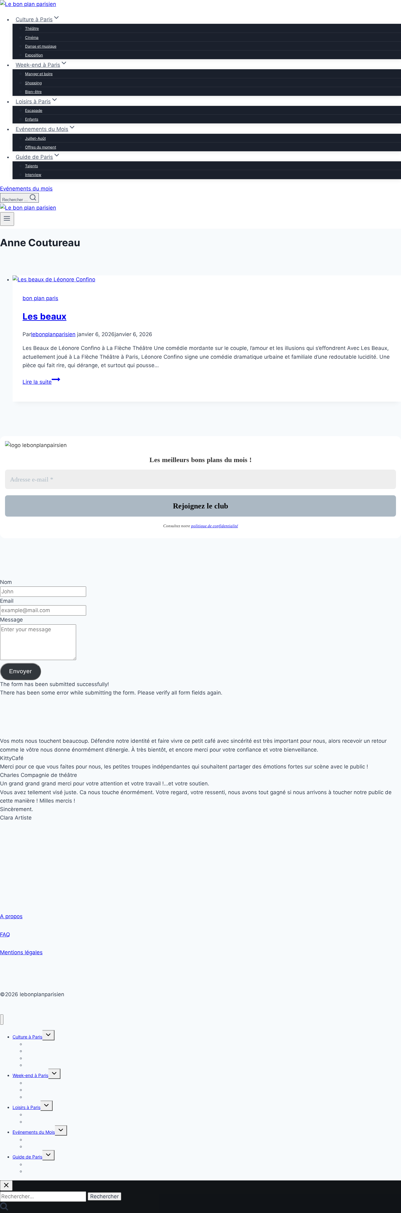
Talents (31, 166)
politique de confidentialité (214, 525)
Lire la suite (41, 382)
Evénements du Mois (34, 1132)
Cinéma (32, 37)
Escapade (33, 110)
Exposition (34, 55)
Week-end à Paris (30, 1075)
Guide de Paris (27, 1156)
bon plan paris (40, 298)
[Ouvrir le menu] (7, 219)
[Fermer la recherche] (6, 1185)
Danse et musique (40, 46)
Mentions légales (21, 952)
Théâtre (32, 28)
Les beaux (44, 316)
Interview (33, 174)
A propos (11, 916)
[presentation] (207, 279)
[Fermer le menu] (1, 1019)
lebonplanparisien (53, 334)
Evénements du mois (26, 188)
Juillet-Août (35, 138)
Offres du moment (40, 147)
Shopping (33, 83)
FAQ (5, 934)
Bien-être (33, 91)
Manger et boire (39, 73)
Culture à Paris (27, 1036)
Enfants (31, 119)
